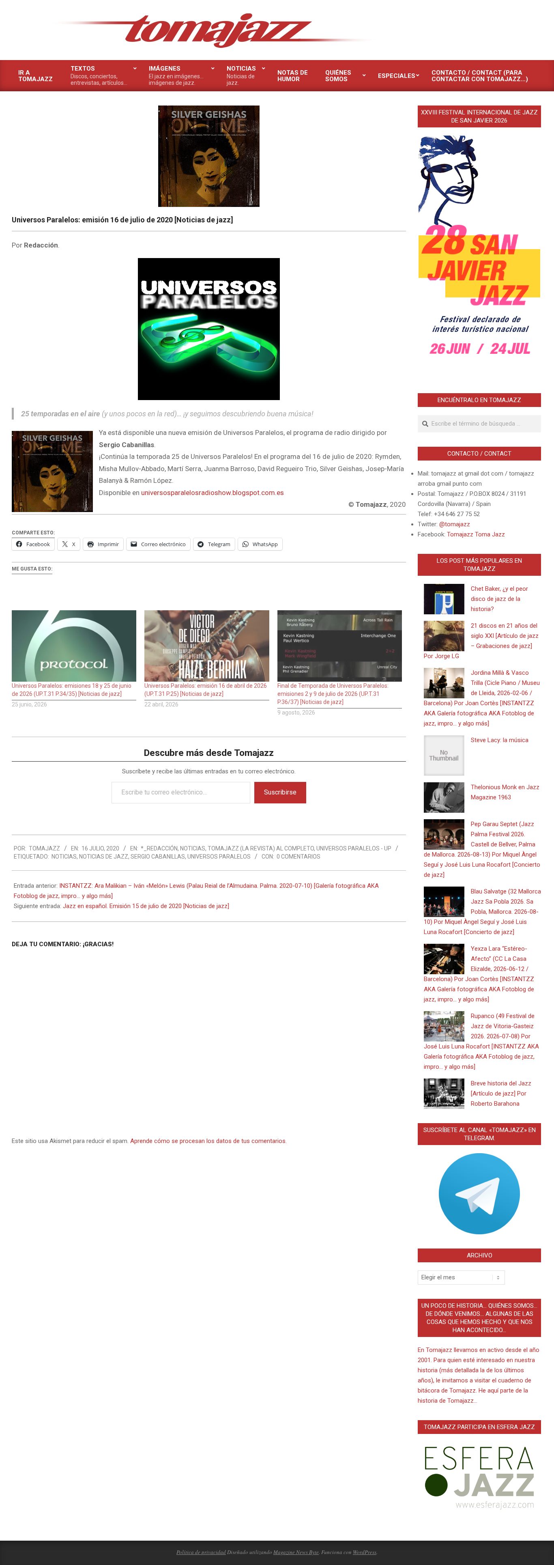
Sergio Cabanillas (158, 856)
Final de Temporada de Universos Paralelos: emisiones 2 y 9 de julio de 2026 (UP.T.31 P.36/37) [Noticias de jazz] (333, 693)
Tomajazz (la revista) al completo (261, 848)
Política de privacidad (201, 1552)
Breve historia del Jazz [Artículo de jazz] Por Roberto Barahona (501, 1093)
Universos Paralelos (219, 856)
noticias (64, 856)
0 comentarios (298, 856)
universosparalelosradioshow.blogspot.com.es (212, 493)
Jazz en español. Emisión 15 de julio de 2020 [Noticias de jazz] (146, 906)
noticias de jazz (103, 856)
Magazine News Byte (296, 1552)
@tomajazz (454, 524)
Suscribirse (280, 792)
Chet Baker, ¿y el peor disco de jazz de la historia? (499, 599)
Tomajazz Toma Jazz (476, 534)
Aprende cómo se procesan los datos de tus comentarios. (208, 1141)
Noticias (192, 848)
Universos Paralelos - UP (353, 848)
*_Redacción (159, 848)
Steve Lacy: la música (499, 740)
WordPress (364, 1552)
